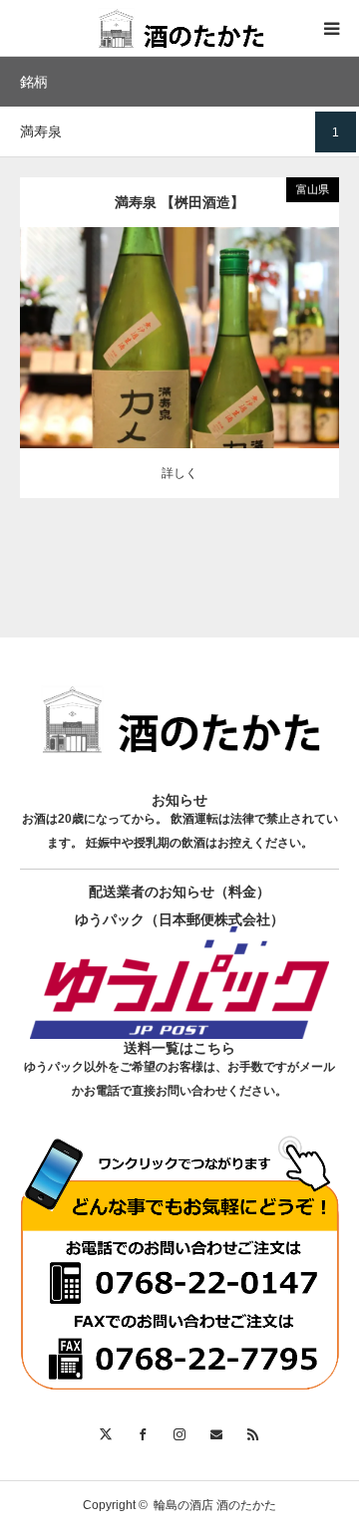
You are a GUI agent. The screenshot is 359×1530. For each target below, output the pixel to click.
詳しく (179, 473)
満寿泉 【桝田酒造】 (179, 202)
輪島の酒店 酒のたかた (215, 1505)
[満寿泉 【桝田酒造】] (180, 365)
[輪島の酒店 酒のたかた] (179, 28)
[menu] (331, 28)
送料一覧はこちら (179, 1048)
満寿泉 (179, 322)
